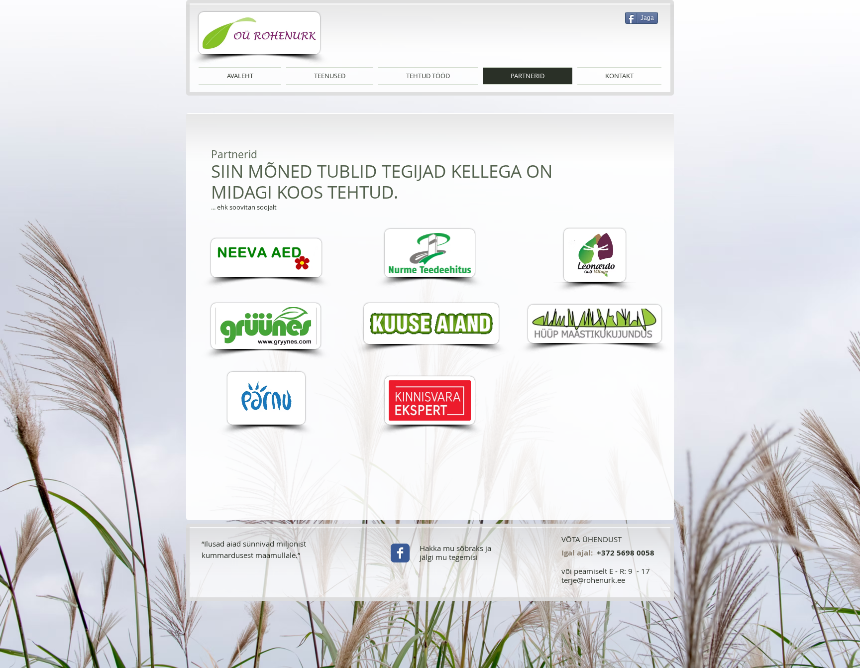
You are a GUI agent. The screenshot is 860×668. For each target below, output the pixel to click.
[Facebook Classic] (400, 553)
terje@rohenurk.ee (593, 580)
